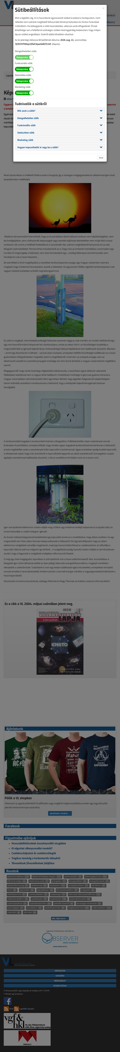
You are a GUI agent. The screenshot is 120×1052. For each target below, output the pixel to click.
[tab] (60, 111)
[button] (26, 111)
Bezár (101, 157)
